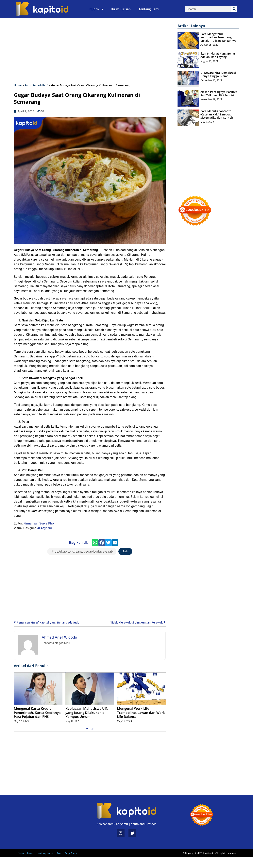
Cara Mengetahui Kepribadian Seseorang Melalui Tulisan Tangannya (218, 37)
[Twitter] (132, 833)
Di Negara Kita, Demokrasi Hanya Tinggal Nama (218, 74)
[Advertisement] (90, 51)
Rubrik (94, 9)
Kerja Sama (71, 853)
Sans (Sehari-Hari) (36, 85)
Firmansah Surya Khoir (40, 523)
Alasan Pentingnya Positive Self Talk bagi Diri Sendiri (218, 93)
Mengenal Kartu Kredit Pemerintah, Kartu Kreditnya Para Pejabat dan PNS (37, 712)
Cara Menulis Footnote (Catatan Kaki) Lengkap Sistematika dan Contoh (216, 114)
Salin (125, 551)
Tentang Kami (149, 9)
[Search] (234, 9)
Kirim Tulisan (121, 9)
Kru (59, 853)
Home (18, 85)
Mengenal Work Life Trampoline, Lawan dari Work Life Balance (141, 712)
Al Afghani (44, 528)
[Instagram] (121, 833)
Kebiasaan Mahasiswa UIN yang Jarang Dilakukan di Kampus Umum (86, 712)
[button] (95, 542)
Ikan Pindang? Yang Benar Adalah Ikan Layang (217, 55)
